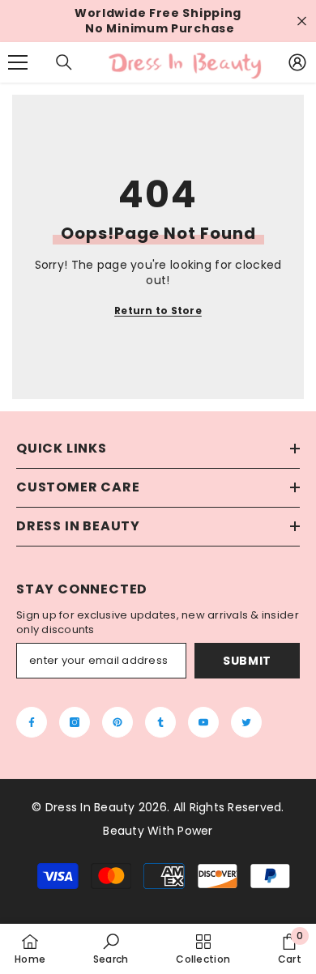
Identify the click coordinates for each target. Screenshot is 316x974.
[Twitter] (246, 722)
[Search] (64, 62)
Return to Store (158, 310)
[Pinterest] (117, 722)
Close (302, 21)
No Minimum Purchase (159, 28)
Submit (247, 661)
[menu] (18, 62)
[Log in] (297, 62)
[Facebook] (31, 722)
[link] (111, 948)
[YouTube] (203, 722)
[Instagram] (74, 722)
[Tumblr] (160, 722)
